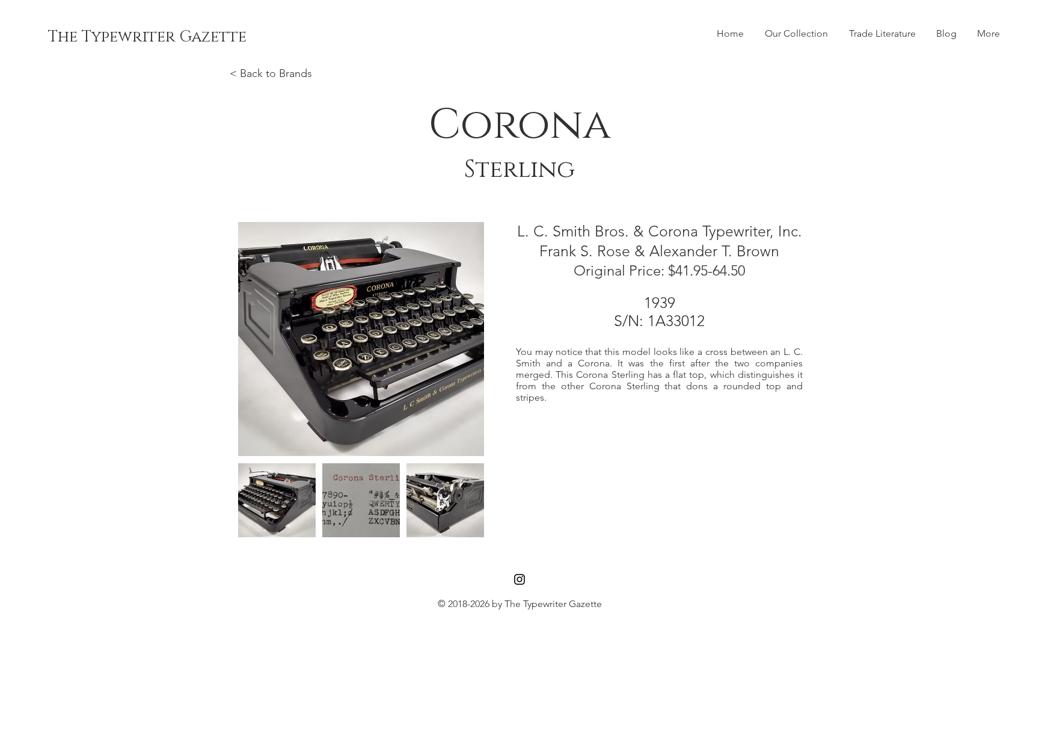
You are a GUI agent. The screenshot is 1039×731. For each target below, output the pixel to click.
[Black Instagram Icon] (519, 579)
